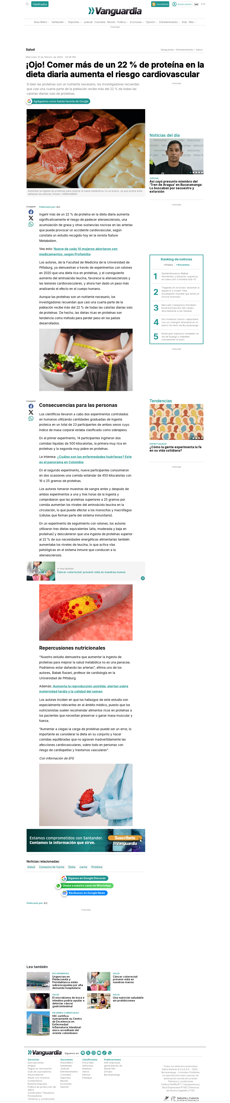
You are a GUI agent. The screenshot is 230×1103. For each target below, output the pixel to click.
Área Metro (40, 22)
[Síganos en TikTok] (104, 1053)
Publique (87, 1077)
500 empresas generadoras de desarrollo (113, 1065)
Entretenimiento (168, 22)
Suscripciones (36, 1062)
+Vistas (168, 264)
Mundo (111, 22)
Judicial (88, 22)
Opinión (150, 22)
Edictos (86, 1074)
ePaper (32, 1065)
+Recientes (183, 264)
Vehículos (87, 1065)
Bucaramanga (60, 973)
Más (191, 22)
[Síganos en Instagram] (93, 1053)
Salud (199, 49)
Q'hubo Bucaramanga (112, 1073)
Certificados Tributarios (41, 1092)
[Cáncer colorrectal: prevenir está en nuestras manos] (41, 571)
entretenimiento (185, 49)
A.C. (58, 206)
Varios (85, 1071)
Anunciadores (35, 1074)
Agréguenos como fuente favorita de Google (61, 101)
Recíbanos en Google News (87, 892)
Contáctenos (35, 1080)
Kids (184, 22)
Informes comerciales (65, 1013)
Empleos (87, 1068)
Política (121, 22)
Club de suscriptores (39, 1071)
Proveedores (35, 1095)
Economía (136, 22)
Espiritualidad (158, 444)
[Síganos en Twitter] (88, 1053)
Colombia (99, 22)
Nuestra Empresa (37, 1083)
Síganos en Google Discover (87, 878)
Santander (58, 22)
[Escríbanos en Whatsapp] (110, 1053)
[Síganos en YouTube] (99, 1053)
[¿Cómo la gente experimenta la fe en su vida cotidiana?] (176, 422)
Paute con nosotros (39, 1077)
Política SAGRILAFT (171, 1084)
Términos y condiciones (41, 1098)
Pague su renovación (40, 1068)
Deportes (73, 22)
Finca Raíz (88, 1062)
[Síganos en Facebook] (83, 1053)
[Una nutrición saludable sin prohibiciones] (98, 1001)
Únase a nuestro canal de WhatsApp (87, 885)
